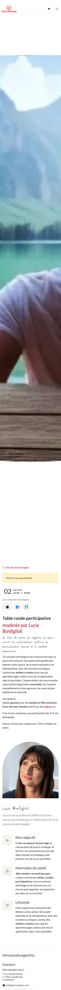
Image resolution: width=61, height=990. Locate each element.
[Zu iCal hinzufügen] (7, 607)
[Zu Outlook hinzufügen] (17, 607)
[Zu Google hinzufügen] (26, 607)
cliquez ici (49, 706)
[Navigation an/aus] (57, 8)
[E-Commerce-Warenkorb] (49, 9)
